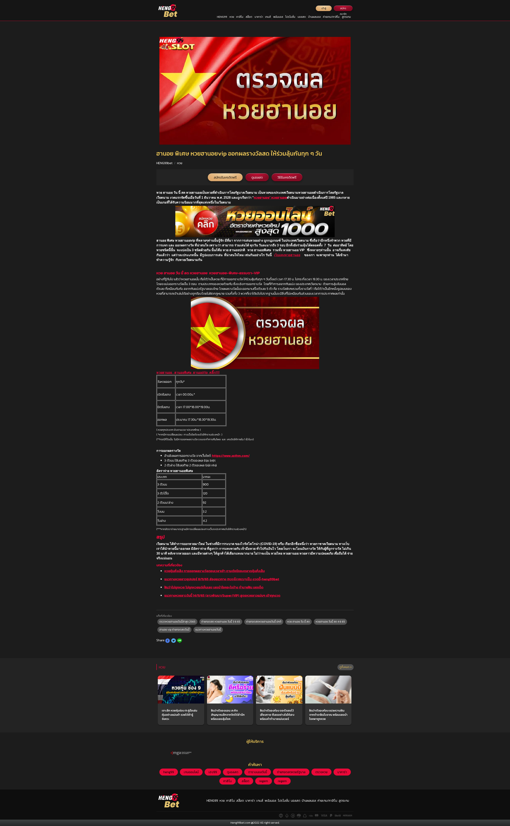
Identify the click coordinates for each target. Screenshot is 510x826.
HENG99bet (164, 163)
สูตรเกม (346, 17)
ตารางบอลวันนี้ (257, 772)
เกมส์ (268, 17)
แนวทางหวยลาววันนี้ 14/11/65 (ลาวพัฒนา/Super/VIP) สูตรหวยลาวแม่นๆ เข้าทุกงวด (222, 595)
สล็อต (249, 17)
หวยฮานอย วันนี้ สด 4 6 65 (330, 622)
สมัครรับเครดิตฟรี (225, 177)
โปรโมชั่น (290, 17)
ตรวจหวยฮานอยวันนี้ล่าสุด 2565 (177, 622)
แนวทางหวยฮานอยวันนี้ (208, 630)
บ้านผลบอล (314, 17)
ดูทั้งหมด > (345, 667)
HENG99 (222, 17)
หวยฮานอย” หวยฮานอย (270, 197)
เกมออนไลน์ (191, 772)
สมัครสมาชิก (343, 9)
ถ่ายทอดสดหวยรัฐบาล (291, 772)
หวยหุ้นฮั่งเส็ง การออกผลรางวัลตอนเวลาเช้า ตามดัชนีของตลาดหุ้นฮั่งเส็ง (214, 570)
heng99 (168, 772)
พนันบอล (278, 17)
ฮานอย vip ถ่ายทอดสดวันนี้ (174, 630)
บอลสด (302, 17)
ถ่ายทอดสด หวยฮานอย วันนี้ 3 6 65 (220, 622)
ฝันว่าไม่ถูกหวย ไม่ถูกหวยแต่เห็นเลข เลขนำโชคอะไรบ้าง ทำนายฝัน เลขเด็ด (213, 587)
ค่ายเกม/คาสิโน (331, 17)
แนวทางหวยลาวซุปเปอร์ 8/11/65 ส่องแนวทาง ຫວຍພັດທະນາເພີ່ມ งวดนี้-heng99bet (221, 579)
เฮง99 (213, 772)
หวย (232, 17)
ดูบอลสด (257, 177)
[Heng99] (167, 10)
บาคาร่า (259, 17)
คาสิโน (239, 17)
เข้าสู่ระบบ (324, 9)
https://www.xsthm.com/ (231, 455)
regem (263, 781)
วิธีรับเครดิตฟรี (287, 177)
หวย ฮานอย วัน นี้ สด (298, 622)
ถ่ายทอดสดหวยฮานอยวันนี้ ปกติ (263, 622)
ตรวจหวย (321, 772)
